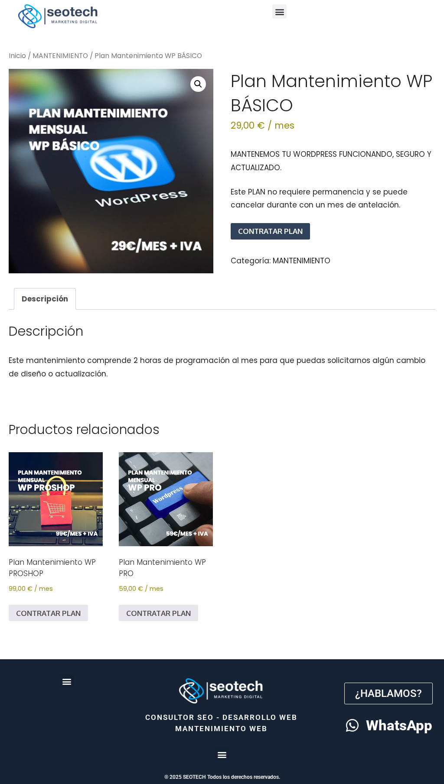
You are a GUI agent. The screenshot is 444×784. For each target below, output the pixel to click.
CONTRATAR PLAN (270, 231)
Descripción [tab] (45, 299)
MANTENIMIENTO (60, 55)
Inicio (17, 55)
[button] (279, 11)
